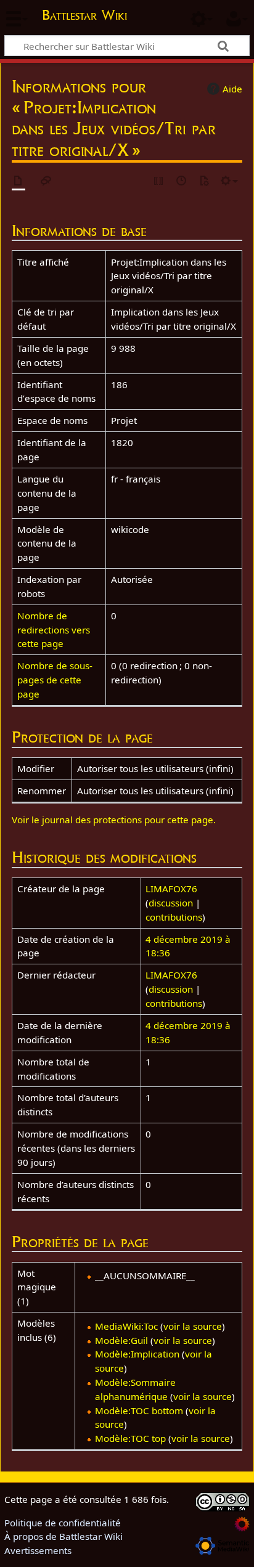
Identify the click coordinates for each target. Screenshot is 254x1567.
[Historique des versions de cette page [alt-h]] (182, 181)
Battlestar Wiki (84, 16)
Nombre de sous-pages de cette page (54, 679)
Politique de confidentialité (62, 1522)
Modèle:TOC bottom (139, 1410)
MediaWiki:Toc (126, 1326)
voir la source (192, 1326)
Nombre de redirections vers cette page (53, 629)
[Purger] (204, 181)
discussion (171, 903)
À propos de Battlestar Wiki (63, 1536)
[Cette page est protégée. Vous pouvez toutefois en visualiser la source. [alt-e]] (159, 181)
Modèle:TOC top (130, 1438)
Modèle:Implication (137, 1354)
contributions (173, 917)
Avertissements (38, 1550)
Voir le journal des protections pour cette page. (114, 819)
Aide (232, 89)
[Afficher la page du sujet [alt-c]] (18, 181)
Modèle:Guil (121, 1340)
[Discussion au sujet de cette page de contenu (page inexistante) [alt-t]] (46, 181)
